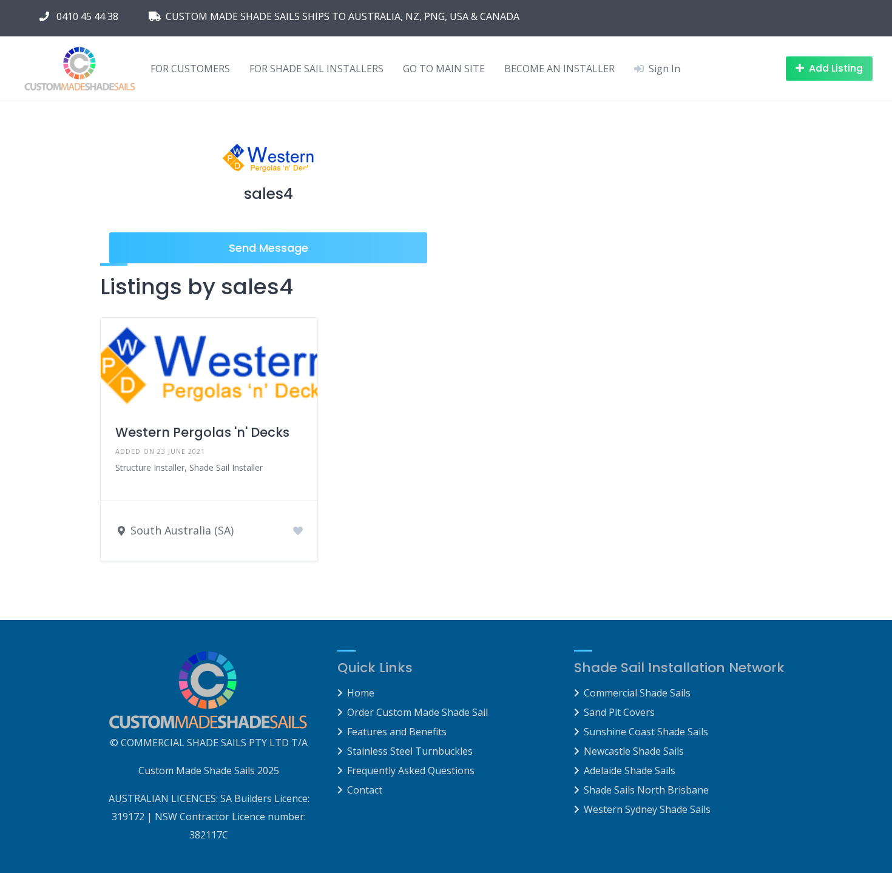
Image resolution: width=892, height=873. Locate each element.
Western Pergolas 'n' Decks (202, 432)
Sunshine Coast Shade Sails (646, 731)
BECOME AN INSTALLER (559, 68)
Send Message (268, 247)
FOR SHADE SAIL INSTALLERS (316, 68)
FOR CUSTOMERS (190, 68)
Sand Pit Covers (619, 712)
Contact (364, 790)
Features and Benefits (397, 731)
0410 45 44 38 (85, 16)
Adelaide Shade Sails (629, 770)
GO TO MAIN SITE (444, 68)
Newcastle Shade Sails (634, 751)
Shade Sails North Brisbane (646, 790)
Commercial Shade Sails (637, 692)
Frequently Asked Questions (411, 770)
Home (360, 692)
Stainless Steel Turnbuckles (410, 751)
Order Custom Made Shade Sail (417, 712)
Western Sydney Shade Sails (647, 809)
